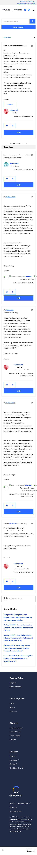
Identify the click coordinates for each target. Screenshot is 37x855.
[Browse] (32, 10)
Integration (7, 37)
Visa (11, 803)
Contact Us (14, 732)
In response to (22, 370)
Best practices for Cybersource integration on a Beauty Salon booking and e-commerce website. (18, 617)
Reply (19, 133)
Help (26, 10)
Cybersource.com (16, 728)
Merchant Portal (16, 687)
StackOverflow (15, 768)
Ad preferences (15, 811)
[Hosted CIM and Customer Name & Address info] (26, 143)
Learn (12, 703)
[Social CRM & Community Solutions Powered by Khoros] (30, 851)
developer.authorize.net (27, 1)
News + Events (15, 736)
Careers (13, 739)
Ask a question (18, 27)
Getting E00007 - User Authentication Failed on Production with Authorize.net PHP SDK (18, 627)
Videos (12, 707)
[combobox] (18, 21)
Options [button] (34, 37)
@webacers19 (10, 197)
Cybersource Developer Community (6, 9)
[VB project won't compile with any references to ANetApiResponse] (23, 143)
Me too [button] (10, 104)
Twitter (12, 756)
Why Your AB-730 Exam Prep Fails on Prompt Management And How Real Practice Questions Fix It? (17, 648)
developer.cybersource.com (26, 3)
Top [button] (2, 850)
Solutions (13, 711)
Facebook (13, 760)
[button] (7, 125)
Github (12, 764)
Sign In (29, 10)
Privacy (12, 807)
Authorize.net (23, 803)
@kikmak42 (9, 310)
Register (13, 683)
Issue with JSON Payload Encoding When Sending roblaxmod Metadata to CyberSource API (18, 658)
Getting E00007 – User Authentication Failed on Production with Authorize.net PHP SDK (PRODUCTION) (18, 637)
